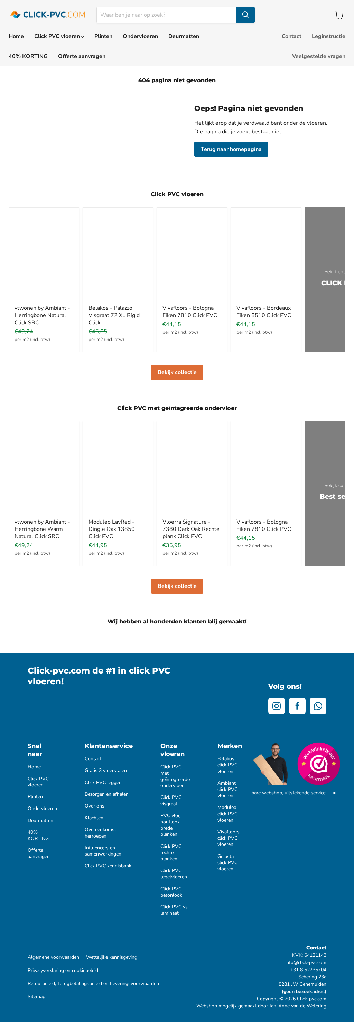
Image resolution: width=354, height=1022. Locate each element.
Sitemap (36, 997)
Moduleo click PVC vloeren (227, 813)
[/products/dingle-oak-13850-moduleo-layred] (117, 471)
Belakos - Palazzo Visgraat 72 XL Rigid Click (114, 315)
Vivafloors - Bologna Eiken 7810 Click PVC (189, 311)
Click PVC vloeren (57, 36)
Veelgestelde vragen (318, 56)
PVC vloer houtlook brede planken (171, 825)
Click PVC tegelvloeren (173, 874)
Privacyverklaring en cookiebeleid (63, 970)
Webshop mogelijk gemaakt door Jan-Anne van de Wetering (261, 1006)
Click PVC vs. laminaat (174, 910)
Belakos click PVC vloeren (227, 765)
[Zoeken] (245, 15)
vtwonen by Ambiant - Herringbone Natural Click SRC (42, 315)
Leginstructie (328, 36)
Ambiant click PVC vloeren (227, 789)
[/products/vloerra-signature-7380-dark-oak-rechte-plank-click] (191, 471)
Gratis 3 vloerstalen (106, 770)
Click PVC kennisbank (108, 866)
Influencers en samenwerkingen (103, 851)
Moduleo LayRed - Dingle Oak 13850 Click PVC (111, 529)
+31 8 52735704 (308, 969)
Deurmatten (183, 36)
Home (16, 36)
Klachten (94, 818)
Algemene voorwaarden (53, 957)
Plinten (103, 36)
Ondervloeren (140, 36)
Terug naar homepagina (231, 149)
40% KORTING (28, 56)
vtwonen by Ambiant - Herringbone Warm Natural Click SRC (42, 529)
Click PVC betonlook (171, 892)
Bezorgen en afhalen (107, 794)
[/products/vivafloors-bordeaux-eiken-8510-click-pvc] (265, 257)
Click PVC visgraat (170, 800)
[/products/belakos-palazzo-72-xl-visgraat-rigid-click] (117, 257)
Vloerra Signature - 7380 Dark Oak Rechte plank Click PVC (191, 529)
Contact (291, 36)
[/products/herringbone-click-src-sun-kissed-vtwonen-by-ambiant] (44, 471)
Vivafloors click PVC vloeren (228, 838)
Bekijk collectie (177, 372)
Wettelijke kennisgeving (111, 957)
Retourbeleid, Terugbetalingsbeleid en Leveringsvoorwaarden (93, 984)
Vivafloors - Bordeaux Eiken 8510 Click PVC (263, 311)
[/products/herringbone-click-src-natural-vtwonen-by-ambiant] (44, 257)
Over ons (94, 806)
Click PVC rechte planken (170, 852)
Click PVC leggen (103, 783)
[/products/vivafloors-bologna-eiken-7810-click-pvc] (191, 257)
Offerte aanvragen (81, 56)
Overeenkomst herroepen (100, 833)
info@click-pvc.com (305, 962)
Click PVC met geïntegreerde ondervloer (175, 776)
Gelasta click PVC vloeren (227, 862)
